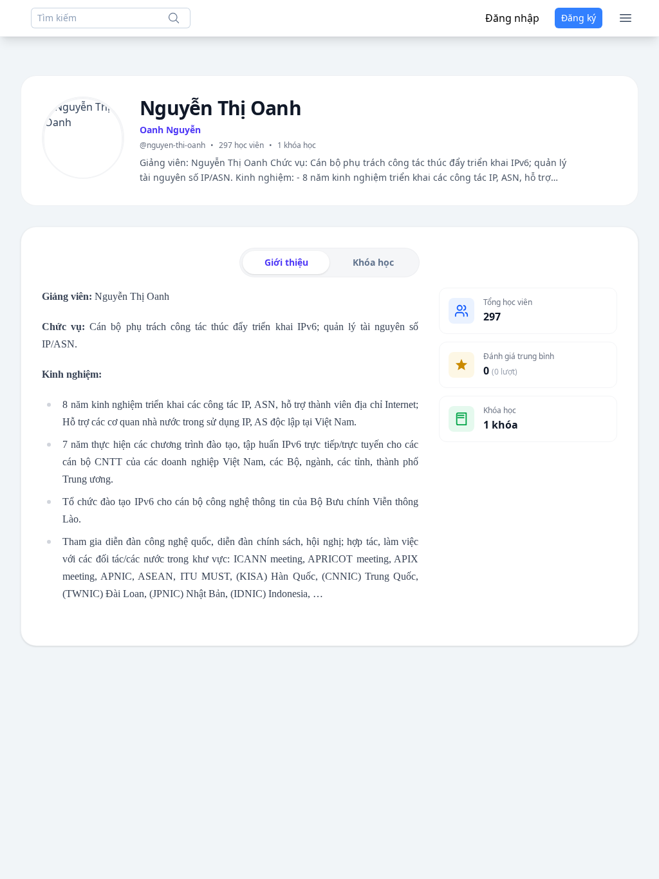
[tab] (286, 262)
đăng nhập (512, 18)
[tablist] (329, 262)
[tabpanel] (329, 448)
